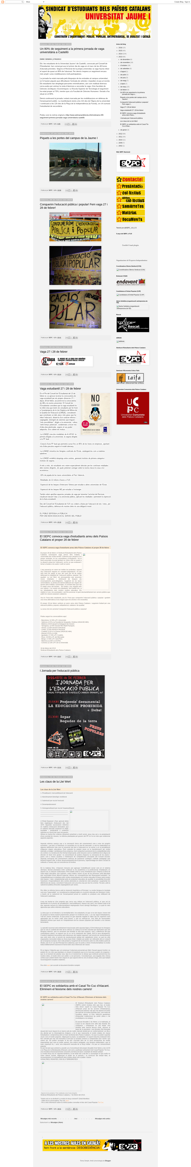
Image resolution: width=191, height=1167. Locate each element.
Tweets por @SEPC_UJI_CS (126, 228)
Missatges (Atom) (57, 1122)
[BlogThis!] (68, 124)
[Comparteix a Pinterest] (76, 124)
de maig (123, 81)
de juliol (123, 75)
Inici (75, 1119)
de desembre (125, 59)
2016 (121, 48)
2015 (121, 51)
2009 (121, 143)
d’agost (123, 71)
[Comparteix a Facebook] (73, 124)
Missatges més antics (102, 1119)
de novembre (125, 62)
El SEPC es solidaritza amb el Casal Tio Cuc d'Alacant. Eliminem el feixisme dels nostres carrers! (74, 987)
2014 (121, 54)
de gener (123, 130)
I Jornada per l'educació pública (59, 670)
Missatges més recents (49, 1119)
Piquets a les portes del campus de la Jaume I (69, 138)
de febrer (123, 90)
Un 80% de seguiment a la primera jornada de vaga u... (132, 93)
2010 (121, 140)
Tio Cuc (100, 1102)
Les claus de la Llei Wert (55, 781)
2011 (121, 137)
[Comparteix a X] (71, 124)
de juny (123, 78)
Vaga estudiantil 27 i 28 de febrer (60, 388)
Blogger (108, 1161)
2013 (121, 57)
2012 (121, 134)
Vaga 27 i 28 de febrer (53, 351)
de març (123, 87)
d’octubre (123, 65)
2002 (121, 146)
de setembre (125, 68)
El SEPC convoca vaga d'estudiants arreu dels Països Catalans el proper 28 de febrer (74, 538)
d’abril (122, 84)
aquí (48, 965)
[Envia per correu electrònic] (66, 124)
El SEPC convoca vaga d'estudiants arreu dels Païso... (132, 114)
